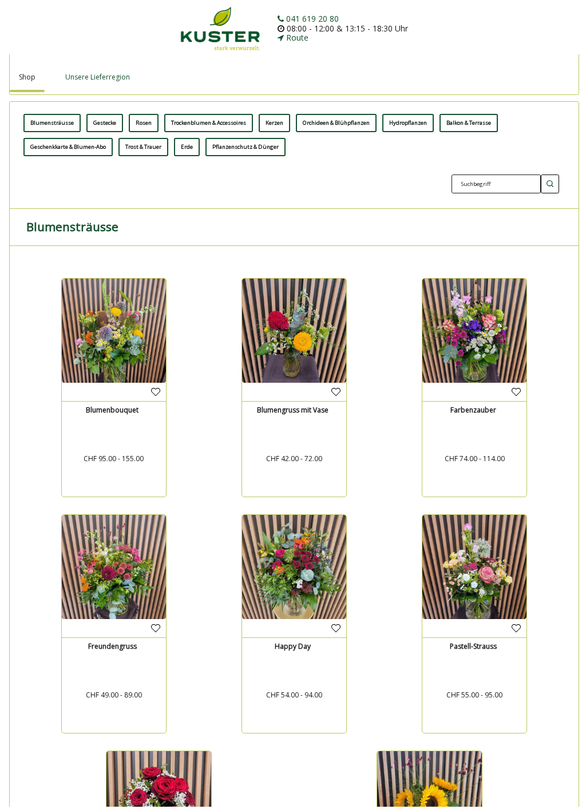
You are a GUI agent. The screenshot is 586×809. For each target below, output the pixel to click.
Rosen (144, 122)
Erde (187, 146)
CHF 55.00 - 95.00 (474, 695)
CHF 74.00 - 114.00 (475, 458)
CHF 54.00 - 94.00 (294, 695)
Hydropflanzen (408, 122)
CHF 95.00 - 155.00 (114, 458)
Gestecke (104, 122)
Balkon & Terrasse (468, 122)
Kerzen (274, 122)
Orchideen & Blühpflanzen (336, 122)
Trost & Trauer (143, 146)
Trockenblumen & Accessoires (208, 122)
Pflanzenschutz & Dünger (245, 146)
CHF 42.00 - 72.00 (294, 458)
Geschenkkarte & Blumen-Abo (68, 146)
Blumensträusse (52, 122)
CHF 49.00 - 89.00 (114, 695)
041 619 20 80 (311, 18)
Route (296, 37)
